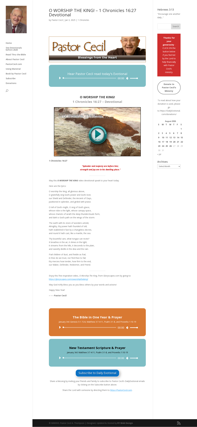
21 (178, 141)
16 (159, 141)
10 (163, 137)
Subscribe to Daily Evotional (97, 373)
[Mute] (127, 78)
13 (174, 137)
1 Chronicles (83, 20)
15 (182, 137)
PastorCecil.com (14, 64)
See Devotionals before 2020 (14, 49)
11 (167, 137)
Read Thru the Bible (16, 55)
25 (167, 146)
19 (170, 141)
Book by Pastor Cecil (16, 74)
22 (182, 141)
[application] (97, 78)
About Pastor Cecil (15, 59)
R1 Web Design (125, 423)
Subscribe (10, 78)
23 (159, 146)
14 (178, 137)
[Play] (60, 78)
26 (170, 146)
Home (9, 43)
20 (174, 141)
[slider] (133, 78)
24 (163, 146)
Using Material (13, 69)
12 (170, 137)
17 (163, 141)
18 (167, 141)
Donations (11, 83)
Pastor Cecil (57, 20)
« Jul (159, 154)
